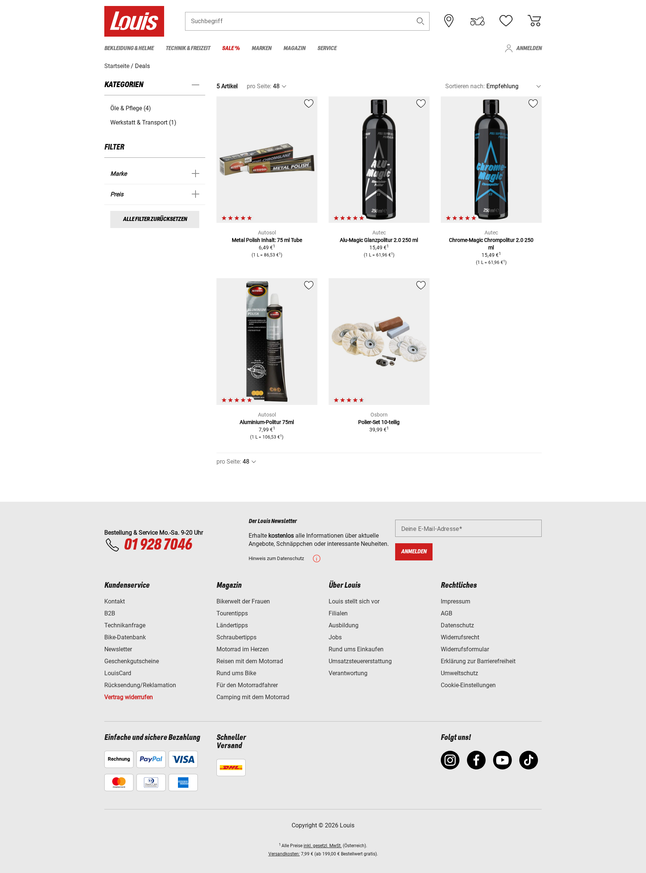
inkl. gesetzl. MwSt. (323, 845)
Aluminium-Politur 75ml (267, 422)
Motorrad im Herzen (242, 649)
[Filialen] (449, 21)
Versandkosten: (284, 854)
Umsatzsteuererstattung (360, 661)
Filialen (338, 613)
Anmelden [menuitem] (529, 48)
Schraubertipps (236, 637)
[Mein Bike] (477, 21)
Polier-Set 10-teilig (379, 422)
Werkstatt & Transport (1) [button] (143, 122)
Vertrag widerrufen (128, 697)
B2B (109, 613)
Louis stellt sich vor (354, 601)
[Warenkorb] (534, 21)
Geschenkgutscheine (131, 661)
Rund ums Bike (236, 673)
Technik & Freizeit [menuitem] (188, 48)
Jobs (335, 637)
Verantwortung (348, 673)
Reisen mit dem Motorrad (249, 661)
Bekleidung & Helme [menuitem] (129, 48)
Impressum (455, 601)
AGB (446, 613)
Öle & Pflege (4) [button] (130, 108)
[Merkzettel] (505, 21)
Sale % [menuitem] (231, 48)
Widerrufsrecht (460, 637)
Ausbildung (344, 625)
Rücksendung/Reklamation (140, 685)
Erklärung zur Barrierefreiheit (478, 661)
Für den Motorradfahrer (247, 685)
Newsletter (118, 649)
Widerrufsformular (465, 649)
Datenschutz (457, 625)
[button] (420, 21)
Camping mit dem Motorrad (252, 697)
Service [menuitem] (326, 48)
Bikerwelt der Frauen (243, 601)
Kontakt (114, 601)
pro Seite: (259, 86)
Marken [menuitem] (261, 48)
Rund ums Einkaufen (356, 649)
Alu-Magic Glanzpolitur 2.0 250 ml (379, 240)
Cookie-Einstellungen (468, 685)
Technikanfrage (124, 625)
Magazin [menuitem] (294, 48)
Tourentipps (232, 613)
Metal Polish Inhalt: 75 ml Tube (267, 240)
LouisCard (117, 673)
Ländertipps (232, 625)
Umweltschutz (459, 673)
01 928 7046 (158, 545)
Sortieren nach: (465, 86)
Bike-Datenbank (125, 637)
